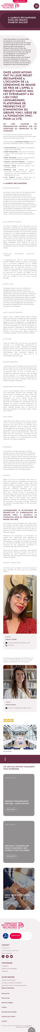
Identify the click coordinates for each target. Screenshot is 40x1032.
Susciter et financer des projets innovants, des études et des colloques (17, 848)
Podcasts (5, 971)
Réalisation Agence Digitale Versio (24, 1027)
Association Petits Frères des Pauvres (14, 985)
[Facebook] (5, 720)
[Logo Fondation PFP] (11, 6)
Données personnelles (9, 1012)
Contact (4, 1021)
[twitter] (12, 720)
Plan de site (6, 998)
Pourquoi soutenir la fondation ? (12, 982)
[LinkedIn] (3, 956)
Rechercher (5, 993)
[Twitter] (7, 956)
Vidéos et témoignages (9, 968)
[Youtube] (11, 956)
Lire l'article (11, 809)
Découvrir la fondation (9, 980)
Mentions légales (7, 1002)
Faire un (20, 1)
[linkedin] (8, 720)
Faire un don (15, 935)
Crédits (4, 1007)
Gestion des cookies (8, 1016)
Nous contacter (7, 953)
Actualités (5, 966)
